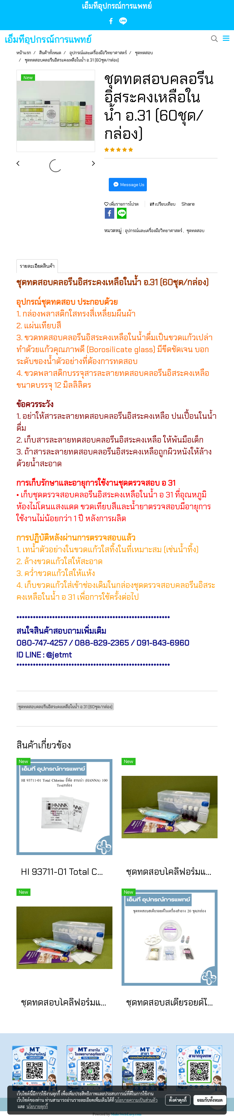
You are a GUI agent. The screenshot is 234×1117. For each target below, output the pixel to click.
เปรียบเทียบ (165, 204)
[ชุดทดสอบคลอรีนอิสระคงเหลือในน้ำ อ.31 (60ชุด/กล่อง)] (56, 111)
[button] (212, 38)
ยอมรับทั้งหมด (210, 1100)
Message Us (131, 184)
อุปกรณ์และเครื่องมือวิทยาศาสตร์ (154, 230)
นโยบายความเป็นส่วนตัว (136, 1100)
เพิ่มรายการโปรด (123, 204)
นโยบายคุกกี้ (37, 1106)
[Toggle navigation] (226, 38)
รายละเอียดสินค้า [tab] (37, 266)
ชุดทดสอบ (195, 230)
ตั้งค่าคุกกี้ (177, 1100)
